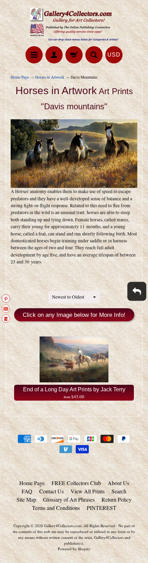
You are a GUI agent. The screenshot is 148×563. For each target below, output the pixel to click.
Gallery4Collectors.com (63, 525)
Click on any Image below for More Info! (74, 315)
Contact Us (51, 491)
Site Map (26, 499)
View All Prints (88, 491)
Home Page (20, 77)
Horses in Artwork (49, 77)
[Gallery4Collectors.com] (74, 24)
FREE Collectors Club (76, 482)
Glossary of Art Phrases (69, 499)
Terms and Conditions (56, 507)
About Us (118, 482)
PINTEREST (101, 507)
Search (119, 491)
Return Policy (116, 499)
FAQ (27, 491)
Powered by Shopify (74, 548)
